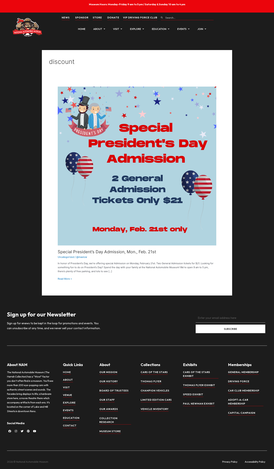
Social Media (16, 423)
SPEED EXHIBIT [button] (193, 394)
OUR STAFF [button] (107, 399)
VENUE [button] (67, 395)
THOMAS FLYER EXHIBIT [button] (199, 385)
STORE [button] (97, 17)
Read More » (65, 278)
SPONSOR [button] (81, 17)
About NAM (17, 364)
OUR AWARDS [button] (108, 409)
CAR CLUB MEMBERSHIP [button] (243, 390)
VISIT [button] (66, 387)
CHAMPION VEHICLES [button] (155, 390)
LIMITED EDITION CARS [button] (156, 399)
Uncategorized (66, 256)
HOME (81, 29)
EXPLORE (135, 29)
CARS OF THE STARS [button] (154, 372)
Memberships (240, 364)
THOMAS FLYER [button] (151, 381)
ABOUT (97, 29)
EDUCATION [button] (71, 417)
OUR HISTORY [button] (108, 381)
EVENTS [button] (68, 410)
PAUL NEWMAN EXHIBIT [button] (199, 403)
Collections (150, 364)
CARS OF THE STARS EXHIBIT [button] (196, 373)
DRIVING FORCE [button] (238, 381)
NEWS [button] (66, 17)
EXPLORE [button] (69, 402)
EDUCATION (159, 29)
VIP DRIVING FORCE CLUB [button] (140, 17)
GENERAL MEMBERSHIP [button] (243, 372)
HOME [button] (67, 372)
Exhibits (190, 364)
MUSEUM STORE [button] (110, 431)
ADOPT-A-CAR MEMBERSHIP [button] (238, 401)
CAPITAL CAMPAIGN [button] (241, 412)
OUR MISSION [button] (108, 372)
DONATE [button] (113, 17)
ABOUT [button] (68, 379)
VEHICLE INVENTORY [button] (155, 409)
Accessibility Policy (255, 461)
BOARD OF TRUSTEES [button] (114, 390)
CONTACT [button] (70, 425)
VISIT (116, 29)
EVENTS (181, 29)
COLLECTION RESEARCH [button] (108, 420)
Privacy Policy (229, 461)
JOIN (200, 29)
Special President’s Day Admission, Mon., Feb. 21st (107, 251)
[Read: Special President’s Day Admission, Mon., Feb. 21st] (137, 165)
